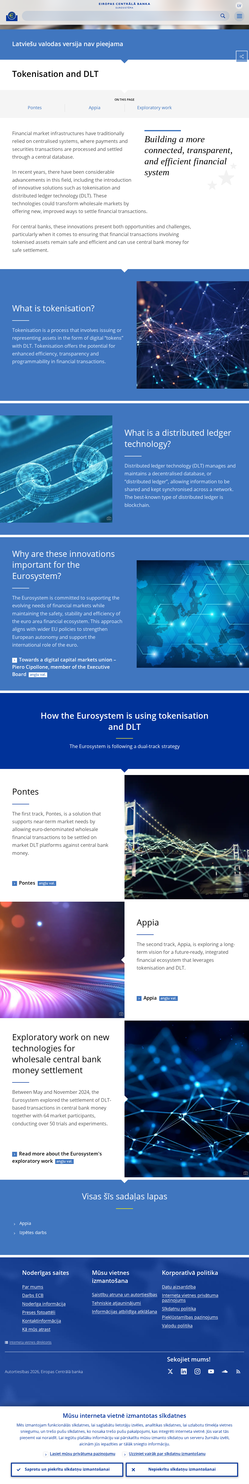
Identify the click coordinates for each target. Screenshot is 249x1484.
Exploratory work (154, 108)
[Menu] (239, 16)
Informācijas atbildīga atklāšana (124, 1312)
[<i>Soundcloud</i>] (225, 1371)
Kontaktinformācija (41, 1321)
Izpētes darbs (33, 1233)
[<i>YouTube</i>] (211, 1371)
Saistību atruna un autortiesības (124, 1295)
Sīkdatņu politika (179, 1309)
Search (223, 16)
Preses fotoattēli (38, 1313)
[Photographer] (245, 384)
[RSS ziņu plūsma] (238, 1371)
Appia (94, 108)
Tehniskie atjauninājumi (116, 1303)
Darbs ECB (33, 1296)
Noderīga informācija (44, 1304)
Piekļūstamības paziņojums (190, 1317)
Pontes (35, 108)
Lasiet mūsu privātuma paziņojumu (82, 1454)
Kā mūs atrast (36, 1329)
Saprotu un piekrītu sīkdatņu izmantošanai (67, 1470)
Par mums (32, 1287)
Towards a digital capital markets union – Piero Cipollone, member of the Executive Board (64, 667)
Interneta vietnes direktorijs (30, 1342)
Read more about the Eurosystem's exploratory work (57, 1158)
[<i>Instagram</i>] (197, 1371)
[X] (170, 1371)
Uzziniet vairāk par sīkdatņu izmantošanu (167, 1454)
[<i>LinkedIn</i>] (184, 1371)
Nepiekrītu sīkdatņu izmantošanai (182, 1470)
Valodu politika (177, 1326)
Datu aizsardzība (179, 1287)
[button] (239, 5)
